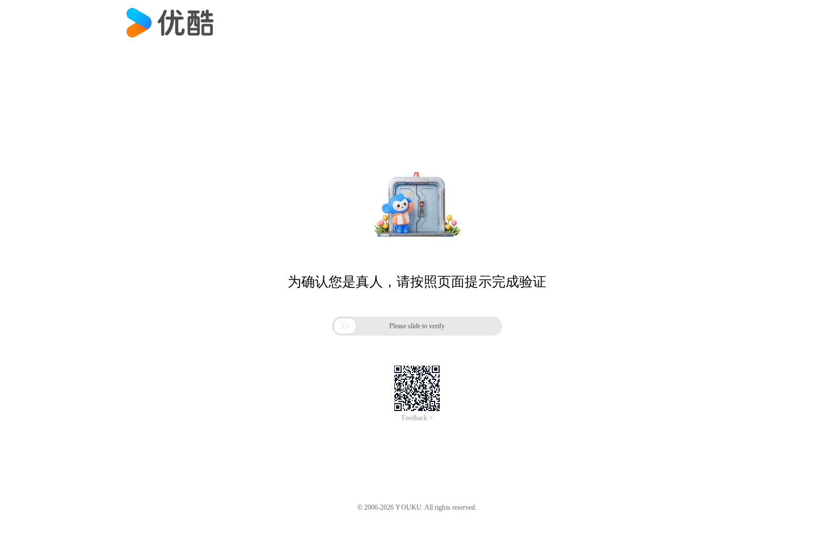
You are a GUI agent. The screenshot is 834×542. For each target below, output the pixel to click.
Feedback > (417, 418)
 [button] (345, 326)
